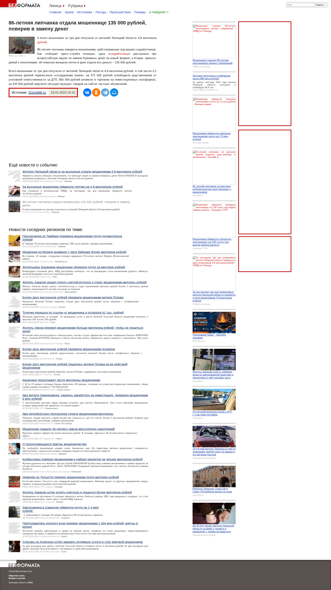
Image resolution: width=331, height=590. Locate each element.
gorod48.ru (20, 56)
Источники (84, 12)
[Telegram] (105, 92)
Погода (101, 12)
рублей (42, 42)
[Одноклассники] (96, 92)
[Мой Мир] (114, 92)
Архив (69, 12)
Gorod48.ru (37, 92)
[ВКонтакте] (87, 92)
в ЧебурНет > (159, 12)
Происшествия (120, 12)
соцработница (119, 53)
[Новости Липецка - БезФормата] (20, 4)
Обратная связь (17, 576)
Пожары (140, 12)
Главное (55, 12)
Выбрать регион (17, 578)
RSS (30, 582)
